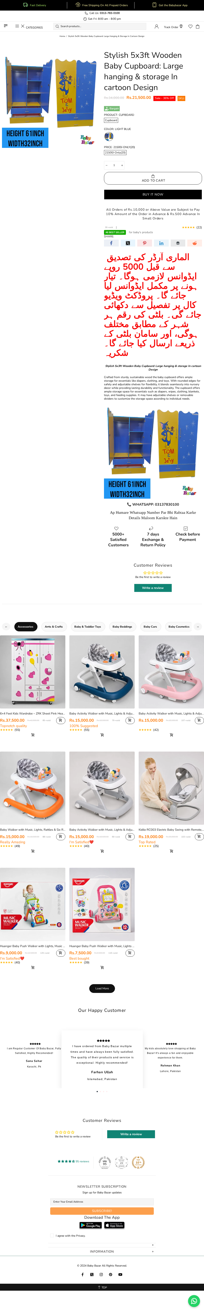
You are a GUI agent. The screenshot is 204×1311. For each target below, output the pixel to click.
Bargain (114, 108)
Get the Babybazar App (173, 5)
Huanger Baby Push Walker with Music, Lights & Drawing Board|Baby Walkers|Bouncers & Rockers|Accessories (102, 946)
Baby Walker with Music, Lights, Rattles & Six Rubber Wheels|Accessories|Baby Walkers (32, 830)
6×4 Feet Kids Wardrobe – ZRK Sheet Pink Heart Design (32, 713)
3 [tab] (103, 1091)
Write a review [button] (153, 588)
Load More (102, 988)
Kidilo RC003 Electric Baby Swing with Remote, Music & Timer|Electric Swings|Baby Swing (171, 830)
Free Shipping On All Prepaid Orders (105, 5)
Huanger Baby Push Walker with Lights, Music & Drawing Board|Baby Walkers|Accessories (32, 946)
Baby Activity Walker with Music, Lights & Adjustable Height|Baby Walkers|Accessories (102, 830)
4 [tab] (106, 1091)
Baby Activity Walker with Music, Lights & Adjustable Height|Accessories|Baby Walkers (102, 713)
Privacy (80, 1236)
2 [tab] (100, 1091)
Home (62, 36)
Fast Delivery (38, 5)
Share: (109, 236)
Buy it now (153, 194)
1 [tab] (97, 1091)
